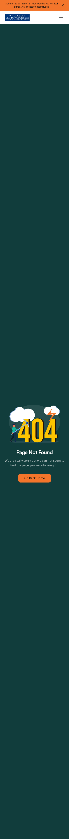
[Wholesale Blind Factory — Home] (17, 17)
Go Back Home (34, 478)
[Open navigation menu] (61, 17)
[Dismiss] (63, 5)
